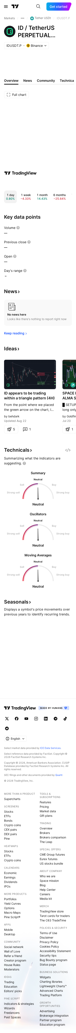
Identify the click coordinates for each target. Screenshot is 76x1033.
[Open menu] (6, 6)
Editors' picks (13, 991)
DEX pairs (10, 834)
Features (45, 802)
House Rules (12, 965)
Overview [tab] (11, 80)
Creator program (15, 960)
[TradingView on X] (7, 719)
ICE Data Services (50, 748)
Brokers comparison (53, 837)
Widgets (45, 977)
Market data (48, 811)
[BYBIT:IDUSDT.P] (66, 385)
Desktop (9, 934)
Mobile (8, 929)
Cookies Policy (49, 946)
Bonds (8, 820)
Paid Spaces (12, 1017)
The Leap (46, 842)
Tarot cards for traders (55, 916)
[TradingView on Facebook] (16, 719)
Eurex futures (48, 859)
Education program (52, 1024)
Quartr (58, 774)
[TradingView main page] (15, 6)
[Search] (38, 6)
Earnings (9, 877)
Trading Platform (51, 995)
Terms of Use (48, 933)
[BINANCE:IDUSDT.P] (8, 385)
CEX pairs (10, 829)
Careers (45, 894)
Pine (7, 838)
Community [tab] (46, 80)
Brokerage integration (54, 1015)
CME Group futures (52, 854)
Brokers (45, 833)
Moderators (11, 969)
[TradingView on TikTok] (65, 719)
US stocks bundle (51, 863)
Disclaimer (46, 937)
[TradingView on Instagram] (36, 719)
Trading (9, 982)
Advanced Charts (51, 990)
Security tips (48, 955)
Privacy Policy (49, 942)
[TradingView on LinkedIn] (46, 719)
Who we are (47, 876)
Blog (43, 885)
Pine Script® (12, 917)
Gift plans (46, 815)
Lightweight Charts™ (53, 986)
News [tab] (27, 80)
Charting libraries (51, 981)
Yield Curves (12, 903)
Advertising (47, 1011)
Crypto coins (12, 825)
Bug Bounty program (53, 960)
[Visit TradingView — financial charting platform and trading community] (20, 173)
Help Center (48, 889)
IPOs (7, 886)
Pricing (44, 806)
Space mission (49, 880)
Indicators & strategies (19, 1003)
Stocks (8, 811)
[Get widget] (68, 450)
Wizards (9, 1008)
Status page (48, 964)
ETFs (7, 816)
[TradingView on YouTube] (26, 719)
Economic (10, 873)
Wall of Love (12, 951)
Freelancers (11, 1012)
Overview (46, 828)
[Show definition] (18, 228)
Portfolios (10, 899)
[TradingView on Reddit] (7, 728)
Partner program (51, 1020)
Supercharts (12, 799)
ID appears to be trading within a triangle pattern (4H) (29, 395)
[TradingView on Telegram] (55, 719)
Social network (14, 947)
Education (10, 986)
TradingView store (52, 911)
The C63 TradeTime (53, 920)
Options (9, 908)
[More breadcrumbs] (22, 18)
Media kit (46, 898)
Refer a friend (13, 956)
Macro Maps (12, 912)
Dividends (10, 882)
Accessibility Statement (55, 951)
